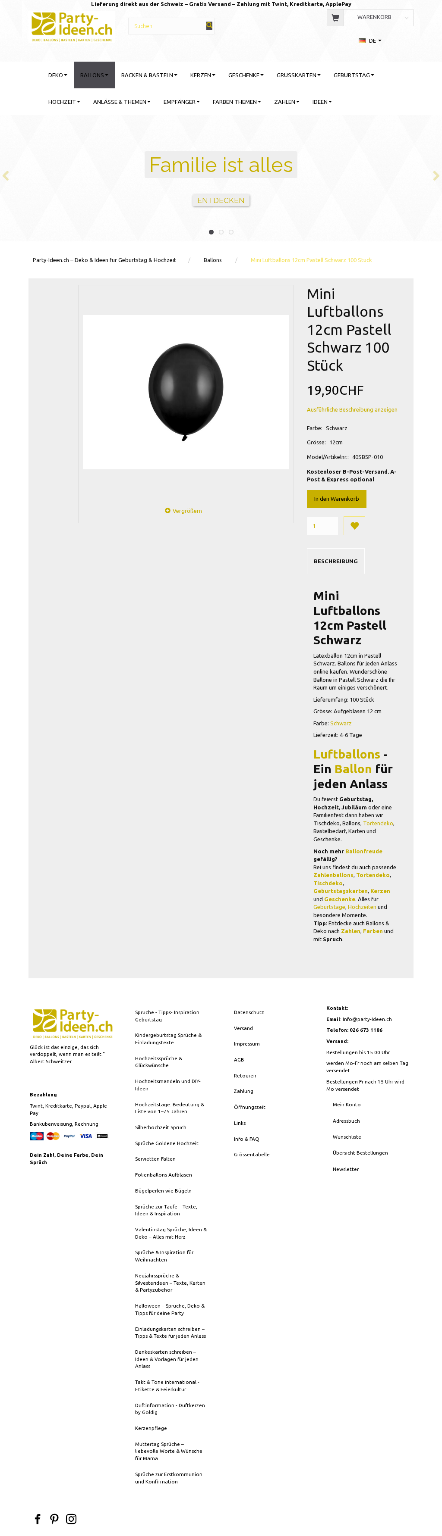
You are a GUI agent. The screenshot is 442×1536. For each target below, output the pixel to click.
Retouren (245, 1075)
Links (240, 1123)
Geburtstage (329, 907)
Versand (243, 1028)
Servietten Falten (155, 1158)
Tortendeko (378, 823)
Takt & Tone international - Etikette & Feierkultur (167, 1385)
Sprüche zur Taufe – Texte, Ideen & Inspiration (166, 1210)
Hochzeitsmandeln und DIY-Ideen (168, 1084)
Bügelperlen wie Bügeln (163, 1190)
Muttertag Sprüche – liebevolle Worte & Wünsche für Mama (168, 1451)
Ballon (353, 768)
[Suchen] (209, 26)
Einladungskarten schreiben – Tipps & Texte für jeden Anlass (170, 1332)
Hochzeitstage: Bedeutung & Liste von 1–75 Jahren (169, 1108)
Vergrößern (187, 511)
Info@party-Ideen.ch (367, 1019)
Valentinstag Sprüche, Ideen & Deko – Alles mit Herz (171, 1233)
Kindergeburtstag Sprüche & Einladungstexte (168, 1038)
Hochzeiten (362, 907)
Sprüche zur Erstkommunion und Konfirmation (168, 1477)
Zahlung (243, 1091)
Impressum (247, 1043)
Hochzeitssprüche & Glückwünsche (158, 1061)
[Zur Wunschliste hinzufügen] (354, 525)
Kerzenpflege (151, 1428)
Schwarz (341, 723)
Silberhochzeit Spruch (160, 1127)
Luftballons (346, 754)
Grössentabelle (252, 1154)
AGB (239, 1059)
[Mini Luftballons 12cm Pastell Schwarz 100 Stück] (186, 392)
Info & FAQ (246, 1139)
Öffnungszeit (249, 1107)
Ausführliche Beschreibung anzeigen (352, 409)
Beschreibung (336, 561)
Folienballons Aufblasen (163, 1174)
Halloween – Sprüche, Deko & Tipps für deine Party (170, 1309)
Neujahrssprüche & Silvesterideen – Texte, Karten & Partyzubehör (170, 1282)
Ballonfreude (363, 851)
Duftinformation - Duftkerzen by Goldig (170, 1408)
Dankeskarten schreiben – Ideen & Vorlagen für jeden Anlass (167, 1359)
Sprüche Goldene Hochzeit (167, 1143)
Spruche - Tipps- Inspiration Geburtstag (167, 1015)
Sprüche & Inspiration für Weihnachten (164, 1255)
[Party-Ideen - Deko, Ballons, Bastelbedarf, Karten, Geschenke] (71, 25)
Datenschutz (249, 1012)
